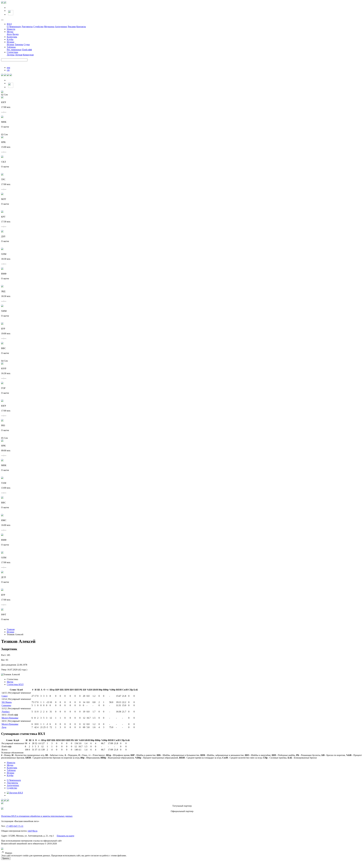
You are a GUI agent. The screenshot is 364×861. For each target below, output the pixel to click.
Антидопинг (61, 26)
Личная (18, 55)
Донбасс (6, 711)
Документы (27, 26)
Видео (16, 34)
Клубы (10, 39)
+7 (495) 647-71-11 (14, 826)
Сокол (5, 696)
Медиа (10, 31)
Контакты (81, 26)
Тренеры (19, 44)
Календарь (12, 37)
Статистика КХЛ (15, 684)
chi (8, 70)
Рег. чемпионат (14, 49)
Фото (9, 34)
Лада (4, 727)
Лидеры (11, 55)
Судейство (38, 26)
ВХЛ (9, 24)
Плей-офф (27, 49)
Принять (5, 858)
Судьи (27, 44)
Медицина (49, 26)
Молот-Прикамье (10, 718)
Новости (11, 29)
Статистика (12, 52)
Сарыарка (6, 705)
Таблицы (11, 47)
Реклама (72, 26)
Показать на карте (65, 836)
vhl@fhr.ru (32, 831)
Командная (28, 55)
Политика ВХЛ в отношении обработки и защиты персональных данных (37, 816)
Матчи (10, 682)
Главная (11, 629)
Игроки (10, 42)
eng (8, 67)
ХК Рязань (7, 702)
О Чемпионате (14, 26)
